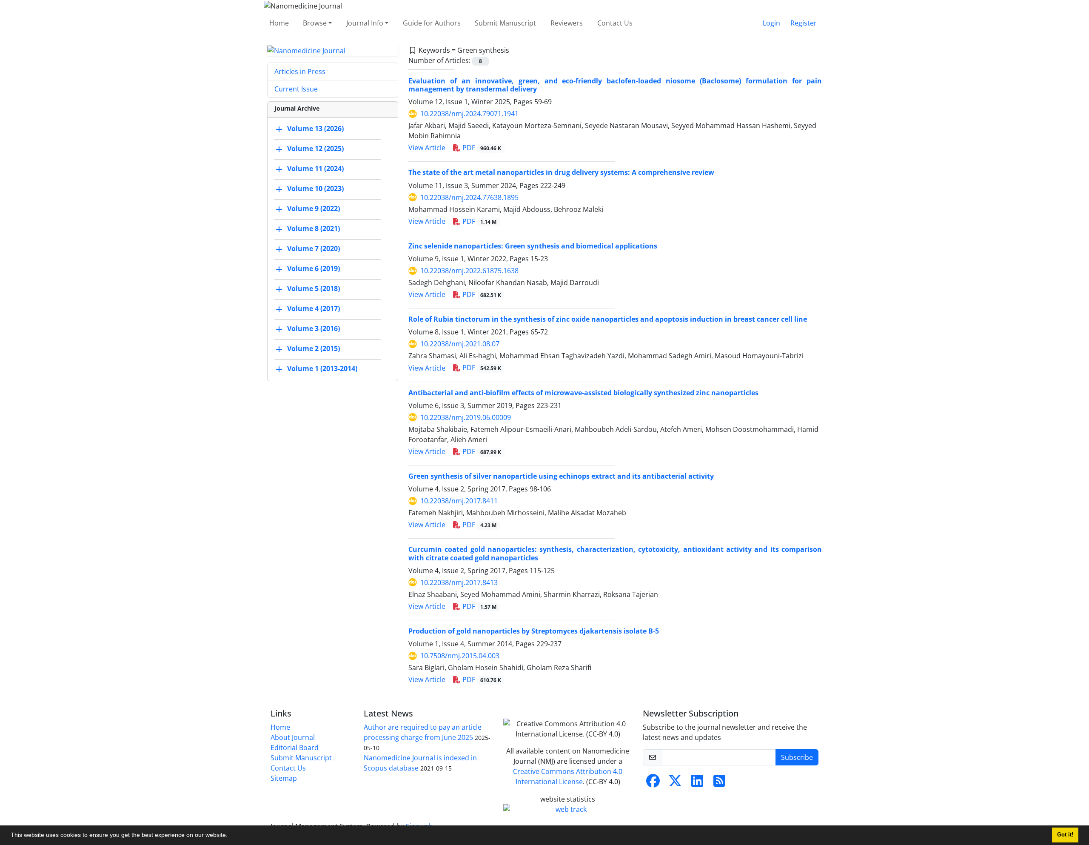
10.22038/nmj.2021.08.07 (459, 343)
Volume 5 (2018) (313, 289)
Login (771, 23)
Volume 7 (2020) (313, 249)
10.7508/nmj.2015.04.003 (459, 655)
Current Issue (296, 89)
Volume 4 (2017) (313, 309)
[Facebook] (653, 783)
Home (279, 23)
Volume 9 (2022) (313, 209)
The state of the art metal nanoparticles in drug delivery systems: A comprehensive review (561, 172)
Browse (315, 23)
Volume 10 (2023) (315, 189)
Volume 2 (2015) (313, 349)
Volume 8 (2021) (313, 229)
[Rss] (719, 783)
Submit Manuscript (505, 23)
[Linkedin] (697, 783)
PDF (481, 147)
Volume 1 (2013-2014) (322, 369)
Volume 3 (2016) (313, 329)
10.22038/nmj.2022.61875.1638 (469, 270)
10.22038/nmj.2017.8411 (459, 500)
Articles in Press (299, 71)
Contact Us (615, 23)
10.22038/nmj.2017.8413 (459, 582)
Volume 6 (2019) (313, 269)
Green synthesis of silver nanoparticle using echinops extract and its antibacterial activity (561, 476)
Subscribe (797, 757)
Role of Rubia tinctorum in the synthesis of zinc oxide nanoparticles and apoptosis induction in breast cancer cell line (607, 319)
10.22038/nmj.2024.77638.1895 (469, 197)
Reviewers (566, 23)
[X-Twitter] (675, 783)
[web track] (568, 809)
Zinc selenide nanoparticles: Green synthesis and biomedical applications (532, 246)
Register (803, 23)
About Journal (293, 737)
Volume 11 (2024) (315, 169)
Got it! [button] (1065, 835)
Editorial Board (295, 747)
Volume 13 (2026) (315, 129)
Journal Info (364, 23)
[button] (230, 836)
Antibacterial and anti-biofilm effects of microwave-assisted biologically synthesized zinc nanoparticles (583, 392)
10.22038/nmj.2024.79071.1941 (469, 113)
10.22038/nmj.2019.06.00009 (465, 417)
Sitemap (284, 778)
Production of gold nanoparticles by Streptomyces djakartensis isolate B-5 (533, 631)
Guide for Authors (432, 23)
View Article (426, 147)
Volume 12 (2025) (315, 149)
